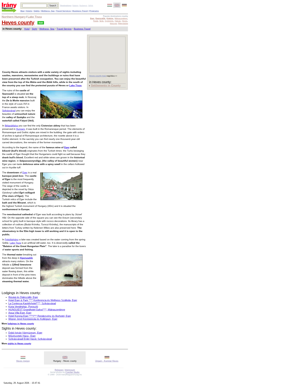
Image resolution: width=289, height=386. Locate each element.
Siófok (90, 6)
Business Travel (82, 28)
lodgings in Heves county (21, 323)
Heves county (18, 22)
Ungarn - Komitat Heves (106, 361)
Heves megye (23, 361)
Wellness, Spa (46, 28)
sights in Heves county (19, 343)
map (41, 22)
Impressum (70, 370)
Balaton (75, 6)
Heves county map (98, 76)
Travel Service (64, 28)
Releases (59, 370)
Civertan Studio (72, 372)
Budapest (83, 6)
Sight (34, 28)
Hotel (27, 28)
